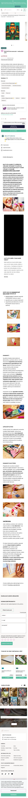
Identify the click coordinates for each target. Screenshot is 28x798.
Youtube (24, 685)
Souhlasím (14, 795)
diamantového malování (11, 171)
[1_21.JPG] (13, 326)
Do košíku (14, 130)
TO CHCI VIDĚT (17, 6)
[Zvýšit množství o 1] (5, 119)
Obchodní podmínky (5, 755)
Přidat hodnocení (7, 610)
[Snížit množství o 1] (2, 119)
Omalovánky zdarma (18, 765)
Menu (1, 10)
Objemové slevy (17, 755)
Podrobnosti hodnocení (7, 59)
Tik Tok (21, 685)
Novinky (15, 748)
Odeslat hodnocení (7, 643)
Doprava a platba (5, 757)
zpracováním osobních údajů (21, 720)
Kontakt (2, 759)
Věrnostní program (18, 757)
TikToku (6, 276)
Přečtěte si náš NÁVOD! (14, 585)
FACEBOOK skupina (18, 759)
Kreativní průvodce (5, 765)
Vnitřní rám (7, 521)
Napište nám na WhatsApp (10, 739)
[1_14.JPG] (13, 312)
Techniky (3, 746)
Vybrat (8, 677)
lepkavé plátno (9, 296)
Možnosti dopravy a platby (7, 114)
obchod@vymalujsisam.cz (10, 737)
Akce (15, 746)
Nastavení (13, 790)
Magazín (3, 767)
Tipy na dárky (17, 750)
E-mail (3, 620)
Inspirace (3, 750)
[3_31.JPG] (13, 339)
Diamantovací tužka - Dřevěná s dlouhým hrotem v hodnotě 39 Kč (15, 108)
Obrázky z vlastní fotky (6, 748)
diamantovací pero (15, 182)
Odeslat (14, 724)
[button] (11, 45)
